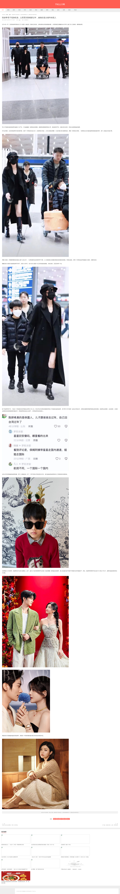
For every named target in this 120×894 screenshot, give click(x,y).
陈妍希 (13, 24)
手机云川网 (60, 4)
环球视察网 (24, 891)
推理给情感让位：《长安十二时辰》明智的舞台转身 (12, 844)
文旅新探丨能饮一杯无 (66, 844)
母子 (9, 409)
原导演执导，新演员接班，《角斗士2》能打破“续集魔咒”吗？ (14, 869)
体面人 (68, 819)
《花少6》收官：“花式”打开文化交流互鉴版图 (41, 857)
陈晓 (64, 260)
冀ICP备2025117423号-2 (31, 891)
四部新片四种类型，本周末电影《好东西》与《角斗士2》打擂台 (75, 857)
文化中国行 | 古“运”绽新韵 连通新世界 (9, 857)
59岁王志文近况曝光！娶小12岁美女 (10, 825)
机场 (36, 24)
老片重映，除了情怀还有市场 (37, 869)
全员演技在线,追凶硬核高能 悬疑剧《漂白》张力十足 (42, 844)
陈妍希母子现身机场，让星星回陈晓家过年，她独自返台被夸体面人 (29, 17)
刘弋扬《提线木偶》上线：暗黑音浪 (110, 825)
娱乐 (10, 14)
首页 (7, 14)
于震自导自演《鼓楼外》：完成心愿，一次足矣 (71, 869)
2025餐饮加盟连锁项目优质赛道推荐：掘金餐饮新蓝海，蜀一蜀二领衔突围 (15, 882)
